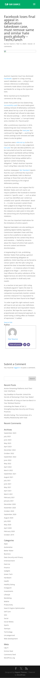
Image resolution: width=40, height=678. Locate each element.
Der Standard (25, 170)
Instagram (8, 588)
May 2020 (7, 525)
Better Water (8, 551)
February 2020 (9, 531)
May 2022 (7, 463)
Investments (8, 591)
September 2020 (10, 514)
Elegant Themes (21, 672)
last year (7, 148)
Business (7, 554)
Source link (8, 322)
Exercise (7, 564)
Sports (6, 625)
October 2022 (9, 453)
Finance (7, 567)
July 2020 (7, 521)
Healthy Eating (9, 584)
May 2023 (7, 443)
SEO (5, 615)
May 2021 (7, 487)
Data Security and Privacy (13, 557)
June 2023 (7, 440)
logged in (17, 368)
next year (26, 130)
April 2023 (8, 447)
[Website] (24, 344)
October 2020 (9, 511)
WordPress (21, 675)
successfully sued (10, 105)
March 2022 (8, 470)
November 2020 (10, 508)
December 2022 (10, 450)
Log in (6, 648)
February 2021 (9, 497)
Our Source (10, 44)
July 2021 (7, 480)
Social (30, 44)
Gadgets (7, 571)
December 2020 (10, 504)
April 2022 (8, 467)
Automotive (8, 547)
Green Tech (8, 574)
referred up (20, 142)
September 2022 (10, 457)
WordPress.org (9, 658)
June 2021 (7, 484)
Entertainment (9, 561)
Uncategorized (9, 635)
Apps (6, 544)
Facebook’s (8, 78)
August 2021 (8, 477)
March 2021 (8, 494)
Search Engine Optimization (14, 608)
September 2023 (10, 433)
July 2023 (7, 436)
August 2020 (8, 518)
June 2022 (7, 460)
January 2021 (9, 501)
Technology (8, 632)
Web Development (11, 639)
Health (6, 581)
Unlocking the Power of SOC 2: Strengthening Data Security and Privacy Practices (19, 409)
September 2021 (10, 474)
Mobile (6, 601)
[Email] (28, 344)
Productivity (8, 605)
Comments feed (10, 654)
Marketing (8, 598)
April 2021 (8, 491)
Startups (7, 628)
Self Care (7, 612)
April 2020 (8, 528)
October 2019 (9, 535)
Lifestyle (7, 595)
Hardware (7, 578)
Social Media (8, 622)
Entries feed (8, 651)
